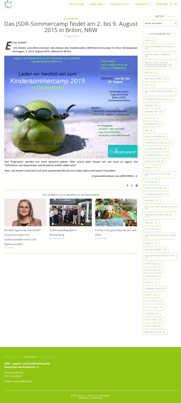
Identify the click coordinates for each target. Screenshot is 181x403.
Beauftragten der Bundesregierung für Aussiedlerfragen (158, 64)
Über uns (96, 4)
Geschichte (119, 4)
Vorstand (153, 326)
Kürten (151, 182)
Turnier (152, 313)
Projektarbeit (156, 249)
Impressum (83, 398)
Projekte (141, 4)
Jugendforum (156, 149)
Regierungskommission (159, 256)
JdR (149, 130)
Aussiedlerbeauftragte (160, 47)
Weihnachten (155, 332)
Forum (151, 105)
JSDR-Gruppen (155, 136)
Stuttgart (154, 307)
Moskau (152, 200)
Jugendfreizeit (156, 155)
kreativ (151, 167)
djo (149, 85)
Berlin (151, 72)
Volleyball (154, 319)
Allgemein (71, 18)
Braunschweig (156, 78)
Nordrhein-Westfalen (159, 215)
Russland (153, 263)
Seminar (152, 276)
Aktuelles (76, 4)
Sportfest (153, 301)
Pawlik (151, 243)
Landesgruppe (156, 188)
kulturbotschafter (157, 174)
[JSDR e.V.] (8, 4)
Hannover (153, 124)
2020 (149, 40)
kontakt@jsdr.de (22, 381)
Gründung (154, 111)
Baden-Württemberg (158, 55)
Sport (151, 295)
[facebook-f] (171, 4)
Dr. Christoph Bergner (159, 92)
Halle (150, 118)
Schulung (153, 270)
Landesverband (156, 194)
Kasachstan (154, 161)
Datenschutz (97, 398)
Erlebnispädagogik (159, 99)
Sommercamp (155, 288)
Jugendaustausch (158, 142)
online (151, 222)
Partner (152, 229)
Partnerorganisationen (160, 236)
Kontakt (162, 4)
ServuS (151, 282)
